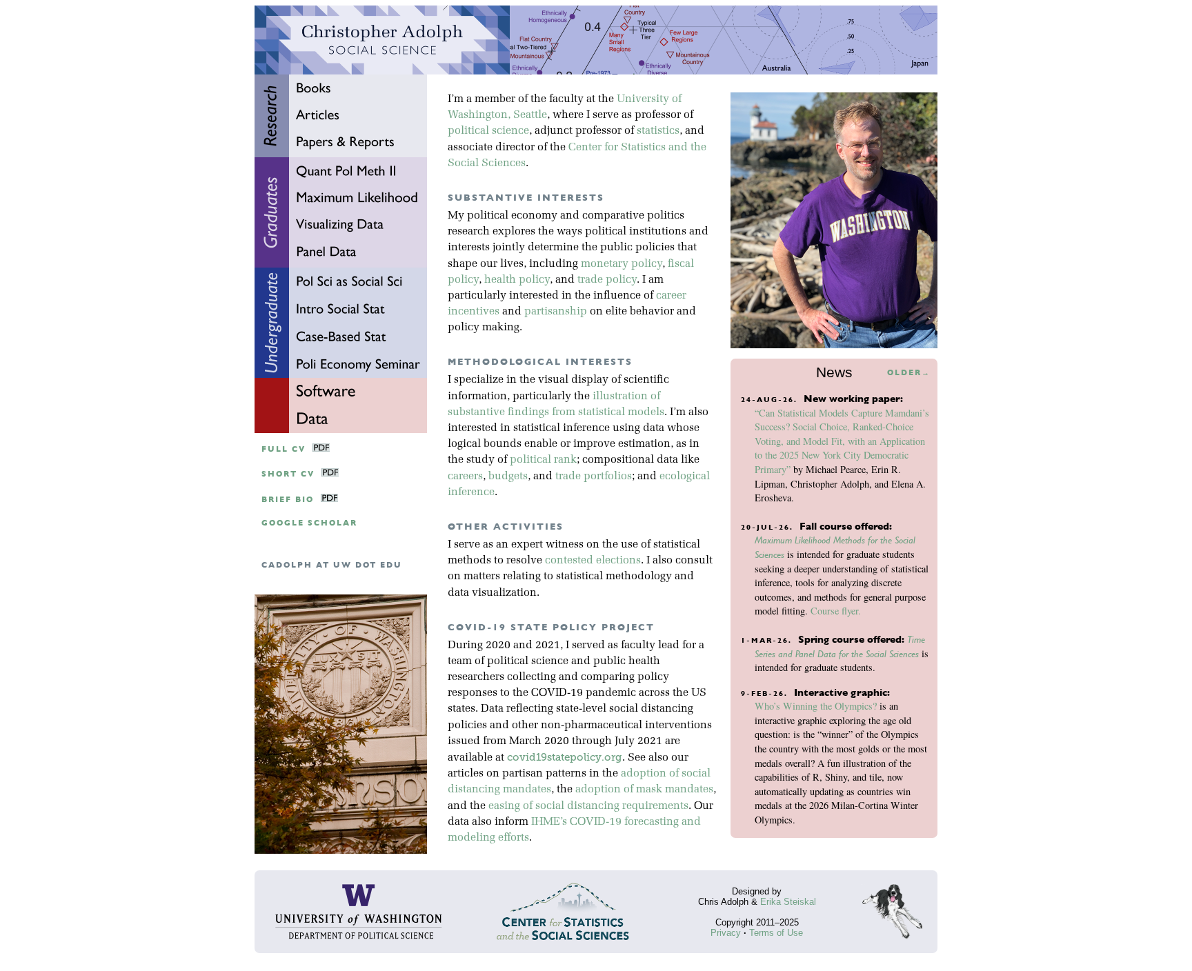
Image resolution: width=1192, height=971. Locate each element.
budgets (508, 476)
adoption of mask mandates (644, 789)
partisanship (555, 311)
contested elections (593, 560)
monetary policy (621, 264)
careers (465, 476)
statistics (658, 131)
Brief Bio (287, 499)
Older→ (909, 372)
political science (488, 131)
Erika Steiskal (788, 902)
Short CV (288, 474)
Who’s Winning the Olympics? (816, 705)
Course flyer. (836, 610)
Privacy (726, 933)
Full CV (283, 449)
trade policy (607, 280)
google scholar (309, 523)
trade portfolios (593, 476)
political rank (543, 460)
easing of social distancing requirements (588, 806)
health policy (517, 280)
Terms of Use (776, 933)
